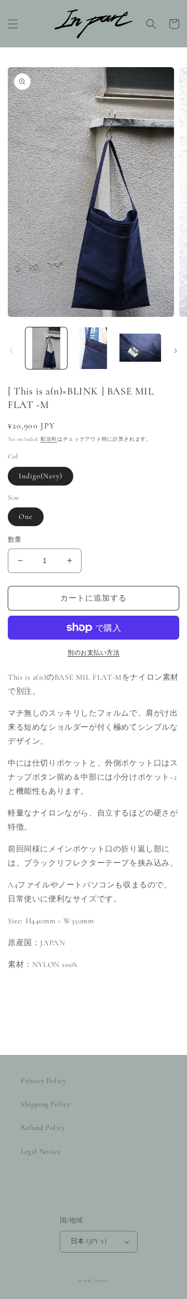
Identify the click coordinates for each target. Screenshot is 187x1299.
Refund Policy (43, 1127)
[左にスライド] (11, 350)
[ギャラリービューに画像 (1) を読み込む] (46, 348)
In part (102, 1280)
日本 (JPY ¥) (88, 1241)
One (26, 516)
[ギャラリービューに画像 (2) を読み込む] (93, 348)
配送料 (49, 439)
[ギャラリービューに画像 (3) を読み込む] (140, 348)
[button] (13, 23)
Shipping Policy (46, 1104)
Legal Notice (41, 1151)
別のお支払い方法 (93, 652)
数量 (15, 540)
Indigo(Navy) (40, 476)
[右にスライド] (175, 350)
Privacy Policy (43, 1080)
